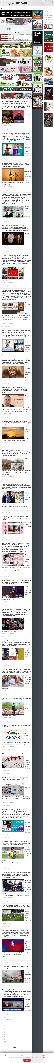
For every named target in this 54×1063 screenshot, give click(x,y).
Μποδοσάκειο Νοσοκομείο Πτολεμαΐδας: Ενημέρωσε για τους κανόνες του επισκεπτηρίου (15, 779)
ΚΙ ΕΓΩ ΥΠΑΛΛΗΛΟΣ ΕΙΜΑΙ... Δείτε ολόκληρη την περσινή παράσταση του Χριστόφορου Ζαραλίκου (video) (16, 582)
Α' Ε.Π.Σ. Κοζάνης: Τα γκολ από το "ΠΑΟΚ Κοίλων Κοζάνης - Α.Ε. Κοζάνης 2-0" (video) (16, 905)
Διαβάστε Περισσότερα (8, 125)
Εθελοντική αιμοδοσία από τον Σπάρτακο (15, 754)
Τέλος (5, 1041)
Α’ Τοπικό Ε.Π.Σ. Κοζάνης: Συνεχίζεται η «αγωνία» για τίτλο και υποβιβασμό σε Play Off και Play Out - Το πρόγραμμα (16, 843)
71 (4, 1027)
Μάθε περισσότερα (44, 1057)
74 (4, 1032)
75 (4, 1034)
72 (4, 1028)
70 (4, 1025)
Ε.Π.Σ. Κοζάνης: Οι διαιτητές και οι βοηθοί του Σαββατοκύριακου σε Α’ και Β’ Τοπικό (16, 699)
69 (4, 1023)
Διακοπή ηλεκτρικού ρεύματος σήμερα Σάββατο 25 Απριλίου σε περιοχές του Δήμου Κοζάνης (16, 422)
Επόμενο (6, 1039)
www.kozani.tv (5, 280)
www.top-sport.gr (21, 1051)
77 (4, 1038)
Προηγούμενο (7, 1019)
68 (4, 1021)
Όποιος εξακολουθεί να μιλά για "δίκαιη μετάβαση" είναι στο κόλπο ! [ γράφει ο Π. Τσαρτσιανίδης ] (48, 17)
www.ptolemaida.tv (12, 1051)
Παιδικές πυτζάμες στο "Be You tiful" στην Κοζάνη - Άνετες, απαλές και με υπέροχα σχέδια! (15, 518)
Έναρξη (6, 1017)
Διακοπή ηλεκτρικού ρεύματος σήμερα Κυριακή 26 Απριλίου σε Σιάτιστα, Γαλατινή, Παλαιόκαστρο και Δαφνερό (16, 164)
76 (4, 1036)
